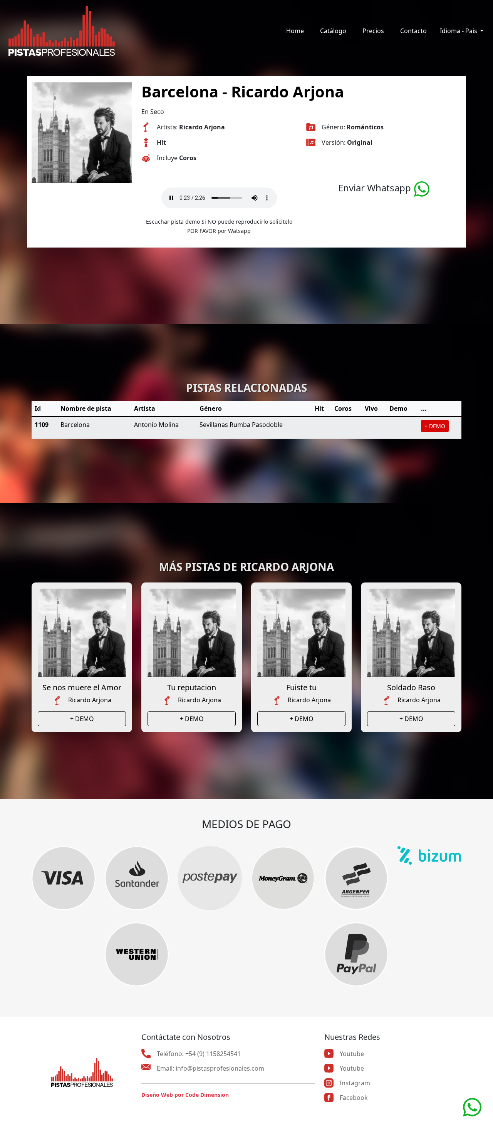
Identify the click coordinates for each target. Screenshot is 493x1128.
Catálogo (333, 31)
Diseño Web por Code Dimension (185, 1094)
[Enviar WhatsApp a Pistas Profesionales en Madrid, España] (472, 1106)
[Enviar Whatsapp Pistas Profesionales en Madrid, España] (421, 187)
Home (295, 31)
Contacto (413, 31)
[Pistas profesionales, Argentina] (62, 31)
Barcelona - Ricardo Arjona (242, 91)
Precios (373, 31)
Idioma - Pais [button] (459, 31)
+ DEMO (434, 426)
